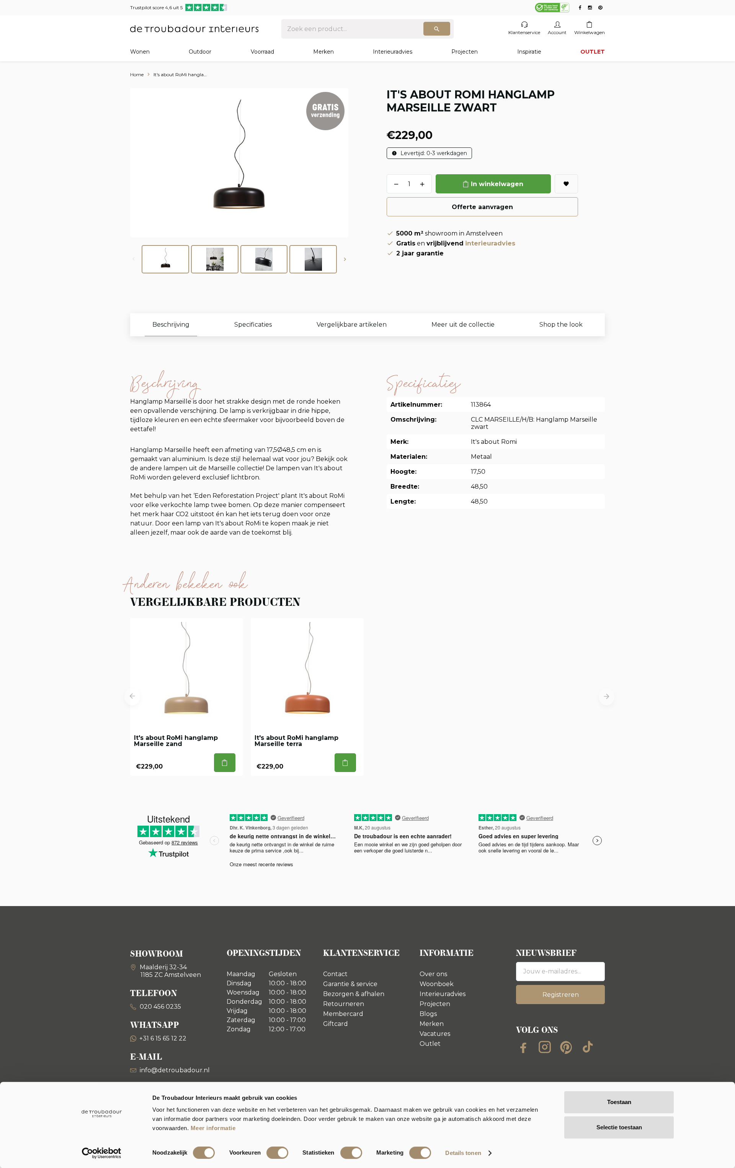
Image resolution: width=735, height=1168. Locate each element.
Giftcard (335, 1023)
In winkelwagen (497, 184)
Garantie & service (350, 984)
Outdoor (200, 51)
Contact (335, 974)
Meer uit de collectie (463, 324)
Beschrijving (170, 324)
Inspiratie (529, 51)
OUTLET (592, 51)
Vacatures (435, 1033)
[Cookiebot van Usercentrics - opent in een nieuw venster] (101, 1153)
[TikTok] (587, 1047)
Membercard (343, 1014)
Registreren (560, 994)
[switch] (277, 1153)
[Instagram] (544, 1047)
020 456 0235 (159, 1006)
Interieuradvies (392, 51)
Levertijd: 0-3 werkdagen (433, 153)
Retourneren (343, 1004)
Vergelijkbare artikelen (352, 324)
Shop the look (561, 324)
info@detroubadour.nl (175, 1070)
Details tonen (463, 1153)
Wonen (140, 51)
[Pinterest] (566, 1047)
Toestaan (619, 1102)
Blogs (428, 1014)
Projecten (464, 51)
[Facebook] (523, 1047)
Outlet (430, 1043)
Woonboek (437, 984)
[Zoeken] (436, 29)
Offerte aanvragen (482, 207)
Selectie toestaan (619, 1127)
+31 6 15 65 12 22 (162, 1038)
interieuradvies (490, 243)
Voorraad (262, 51)
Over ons (433, 974)
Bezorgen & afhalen (353, 994)
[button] (344, 259)
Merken (323, 51)
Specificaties (253, 324)
